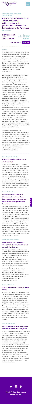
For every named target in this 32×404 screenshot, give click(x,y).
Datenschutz (21, 392)
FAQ (20, 394)
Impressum (14, 394)
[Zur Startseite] (9, 4)
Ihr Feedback (30, 202)
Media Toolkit (11, 392)
